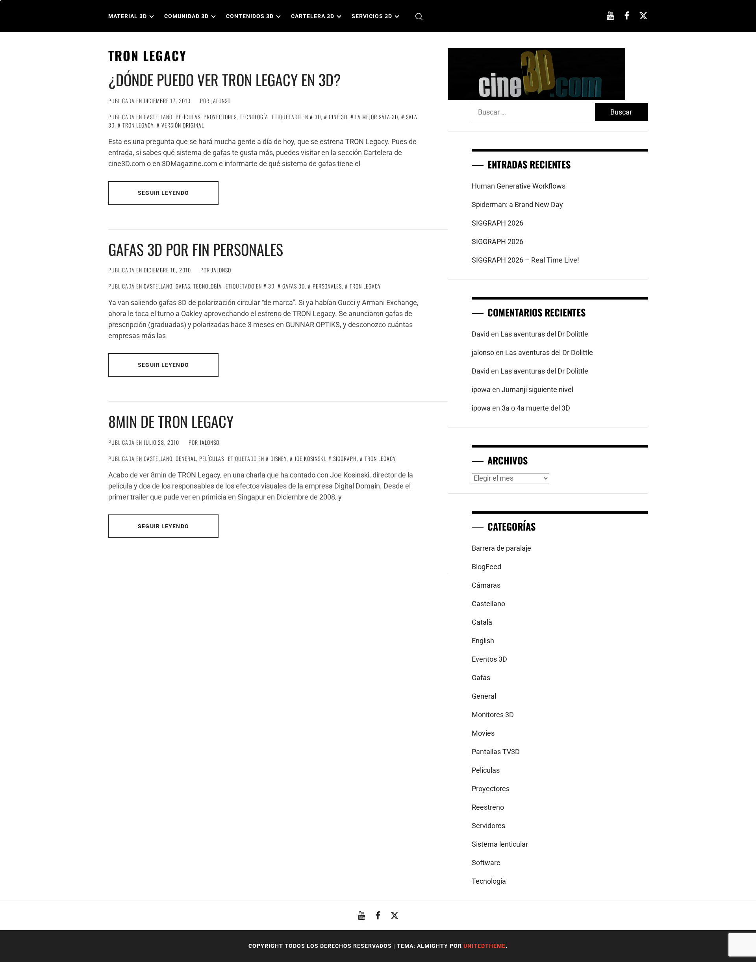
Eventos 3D (489, 659)
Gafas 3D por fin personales (195, 249)
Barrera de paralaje (501, 548)
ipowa (481, 389)
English (483, 640)
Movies (483, 733)
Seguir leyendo (163, 193)
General (186, 458)
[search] (419, 16)
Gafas (183, 286)
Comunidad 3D (186, 16)
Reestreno (488, 807)
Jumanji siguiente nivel (537, 389)
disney (279, 458)
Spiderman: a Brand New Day (517, 204)
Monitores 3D (493, 714)
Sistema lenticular (500, 844)
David (480, 334)
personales (327, 286)
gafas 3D (293, 286)
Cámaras (486, 585)
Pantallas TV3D (496, 751)
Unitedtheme (484, 946)
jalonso (221, 100)
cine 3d (338, 117)
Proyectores (220, 117)
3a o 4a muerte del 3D (536, 408)
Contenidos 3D (250, 16)
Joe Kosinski (310, 458)
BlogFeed (486, 566)
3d (318, 117)
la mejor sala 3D (376, 117)
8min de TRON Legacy (170, 421)
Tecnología (254, 117)
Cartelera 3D (312, 16)
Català (482, 622)
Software (486, 862)
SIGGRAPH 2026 (497, 223)
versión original (182, 125)
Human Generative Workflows (518, 186)
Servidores (488, 825)
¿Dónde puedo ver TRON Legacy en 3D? (224, 79)
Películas (188, 117)
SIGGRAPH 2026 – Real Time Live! (525, 260)
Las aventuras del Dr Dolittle (544, 334)
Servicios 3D (372, 16)
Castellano (158, 117)
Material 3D (127, 16)
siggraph (345, 458)
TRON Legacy (138, 125)
